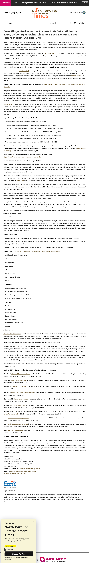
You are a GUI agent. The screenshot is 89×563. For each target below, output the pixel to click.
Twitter (12, 473)
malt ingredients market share (17, 424)
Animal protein (8, 104)
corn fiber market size (19, 380)
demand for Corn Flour (19, 386)
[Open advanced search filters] (75, 23)
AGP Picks (6, 3)
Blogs (17, 473)
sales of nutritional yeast (14, 430)
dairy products (76, 76)
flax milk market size (21, 399)
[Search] (70, 23)
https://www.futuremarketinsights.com (23, 471)
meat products (24, 71)
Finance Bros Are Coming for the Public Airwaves (26, 3)
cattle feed (20, 181)
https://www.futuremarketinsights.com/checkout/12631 (22, 157)
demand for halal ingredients (18, 418)
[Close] (34, 521)
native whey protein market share (22, 393)
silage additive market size (20, 374)
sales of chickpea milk (10, 414)
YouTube (23, 473)
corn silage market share (51, 53)
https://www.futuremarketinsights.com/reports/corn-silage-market (37, 251)
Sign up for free (18, 554)
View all (85, 3)
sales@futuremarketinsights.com (29, 469)
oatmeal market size (18, 405)
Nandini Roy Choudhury (12, 334)
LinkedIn (6, 473)
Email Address (10, 546)
